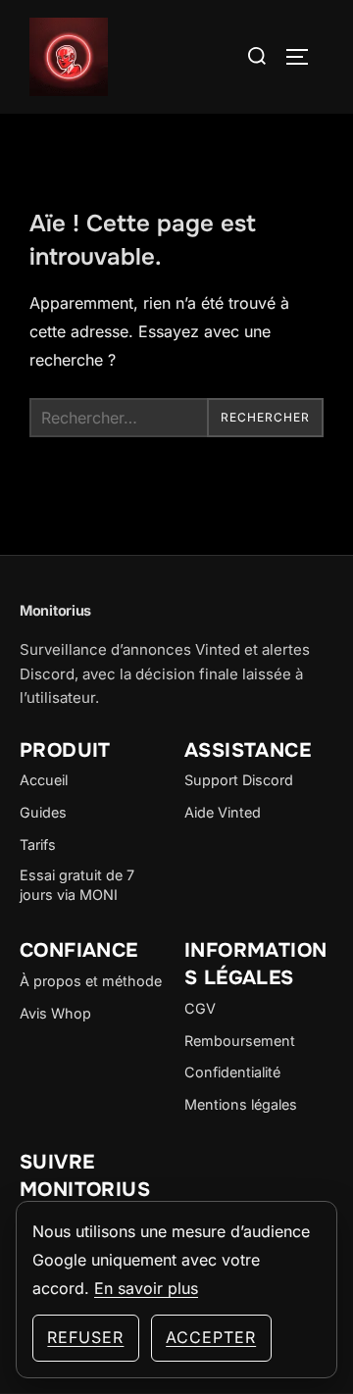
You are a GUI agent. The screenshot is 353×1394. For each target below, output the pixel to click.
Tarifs (38, 844)
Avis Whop (55, 1013)
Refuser (85, 1337)
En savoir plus (146, 1288)
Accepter (211, 1337)
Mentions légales (240, 1104)
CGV (200, 1008)
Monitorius (55, 610)
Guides (43, 812)
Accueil (44, 780)
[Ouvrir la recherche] (257, 56)
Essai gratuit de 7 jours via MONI (77, 885)
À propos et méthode (91, 980)
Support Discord (238, 780)
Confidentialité (232, 1072)
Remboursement (239, 1040)
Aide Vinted (222, 812)
